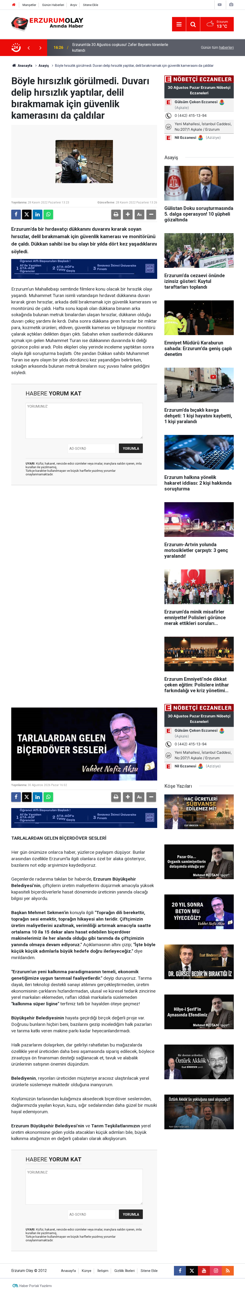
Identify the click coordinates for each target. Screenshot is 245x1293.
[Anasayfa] (14, 5)
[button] (128, 214)
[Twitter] (27, 214)
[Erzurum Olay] (47, 24)
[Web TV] (219, 4)
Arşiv (73, 5)
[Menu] (179, 24)
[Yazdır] (116, 214)
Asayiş (44, 65)
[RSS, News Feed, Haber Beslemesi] (228, 1271)
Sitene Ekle (90, 5)
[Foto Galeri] (231, 4)
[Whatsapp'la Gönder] (48, 214)
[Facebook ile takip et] (180, 1271)
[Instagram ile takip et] (216, 1271)
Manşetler (29, 5)
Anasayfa (24, 65)
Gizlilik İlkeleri (124, 1271)
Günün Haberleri (53, 5)
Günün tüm (217, 47)
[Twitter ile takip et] (192, 1271)
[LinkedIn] (37, 214)
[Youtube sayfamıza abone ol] (204, 1271)
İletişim (102, 1271)
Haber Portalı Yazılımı (35, 1286)
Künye (86, 1271)
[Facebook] (16, 214)
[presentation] (28, 48)
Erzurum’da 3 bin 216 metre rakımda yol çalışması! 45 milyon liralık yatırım (122, 47)
